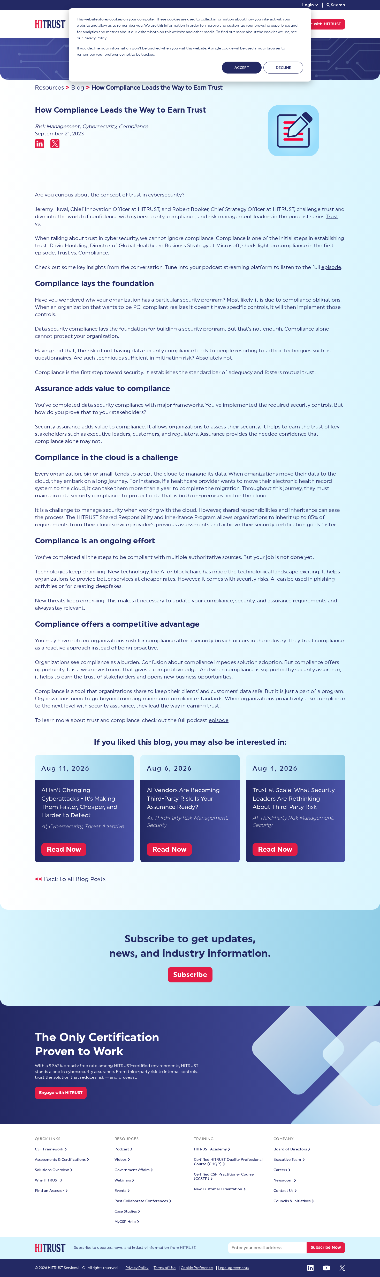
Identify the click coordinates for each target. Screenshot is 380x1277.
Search (338, 5)
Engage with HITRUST (319, 24)
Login (308, 5)
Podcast (122, 1149)
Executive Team (287, 1160)
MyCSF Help (125, 1222)
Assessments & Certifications (60, 1160)
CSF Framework (49, 1149)
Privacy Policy (136, 1268)
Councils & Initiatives (291, 1201)
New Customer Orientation (218, 1189)
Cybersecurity (99, 126)
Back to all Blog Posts (74, 879)
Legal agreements (233, 1268)
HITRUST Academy (210, 1149)
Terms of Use (165, 1268)
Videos (120, 1160)
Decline (283, 67)
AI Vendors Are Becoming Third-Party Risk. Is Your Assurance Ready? (183, 798)
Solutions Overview (52, 1170)
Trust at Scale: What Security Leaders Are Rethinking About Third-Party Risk (294, 798)
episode (331, 267)
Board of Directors (290, 1149)
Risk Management (57, 126)
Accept (241, 67)
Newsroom (283, 1180)
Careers (280, 1170)
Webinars (123, 1180)
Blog (77, 88)
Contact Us (283, 1191)
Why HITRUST (47, 1180)
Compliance (133, 126)
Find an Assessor (49, 1191)
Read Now (64, 849)
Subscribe (190, 974)
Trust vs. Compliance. (83, 253)
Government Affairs (132, 1170)
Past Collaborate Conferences (141, 1201)
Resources (49, 88)
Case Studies (126, 1211)
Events (120, 1191)
